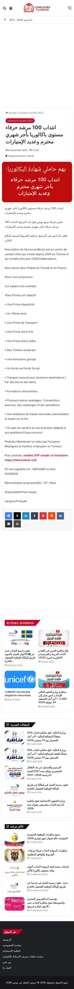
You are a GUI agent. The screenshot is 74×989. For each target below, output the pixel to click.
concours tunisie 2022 (30, 112)
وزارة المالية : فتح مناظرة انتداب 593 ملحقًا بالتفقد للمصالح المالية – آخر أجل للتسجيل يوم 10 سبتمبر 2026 (47, 753)
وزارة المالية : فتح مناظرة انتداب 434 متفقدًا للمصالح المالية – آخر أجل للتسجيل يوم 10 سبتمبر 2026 (46, 736)
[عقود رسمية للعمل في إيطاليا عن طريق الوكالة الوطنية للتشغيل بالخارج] (14, 789)
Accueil (12, 112)
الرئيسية (7, 939)
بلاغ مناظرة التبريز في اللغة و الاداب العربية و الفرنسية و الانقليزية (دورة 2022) (53, 654)
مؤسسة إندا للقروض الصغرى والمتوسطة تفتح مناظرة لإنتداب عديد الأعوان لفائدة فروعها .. (46, 902)
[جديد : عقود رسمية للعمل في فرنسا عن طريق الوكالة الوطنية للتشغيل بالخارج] (14, 888)
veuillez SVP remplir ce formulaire (45, 455)
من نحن (7, 962)
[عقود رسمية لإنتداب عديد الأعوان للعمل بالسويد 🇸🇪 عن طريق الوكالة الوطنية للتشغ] (20, 638)
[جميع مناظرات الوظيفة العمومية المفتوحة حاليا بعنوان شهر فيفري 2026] (14, 839)
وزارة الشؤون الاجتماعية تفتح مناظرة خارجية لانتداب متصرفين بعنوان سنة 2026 (46, 804)
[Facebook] (8, 515)
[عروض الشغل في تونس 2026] (37, 8)
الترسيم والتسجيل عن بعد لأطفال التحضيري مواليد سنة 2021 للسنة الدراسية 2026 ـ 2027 (44, 771)
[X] (17, 515)
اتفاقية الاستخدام (11, 950)
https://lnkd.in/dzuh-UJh (21, 460)
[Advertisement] (37, 64)
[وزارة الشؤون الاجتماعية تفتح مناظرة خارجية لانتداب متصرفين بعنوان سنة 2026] (14, 806)
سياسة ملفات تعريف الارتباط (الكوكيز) (23, 956)
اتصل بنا (7, 967)
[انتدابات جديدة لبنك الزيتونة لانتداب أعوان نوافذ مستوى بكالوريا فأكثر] (14, 871)
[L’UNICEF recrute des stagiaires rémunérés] (20, 679)
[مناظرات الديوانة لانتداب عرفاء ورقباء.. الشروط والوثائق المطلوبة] (14, 855)
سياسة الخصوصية (12, 945)
